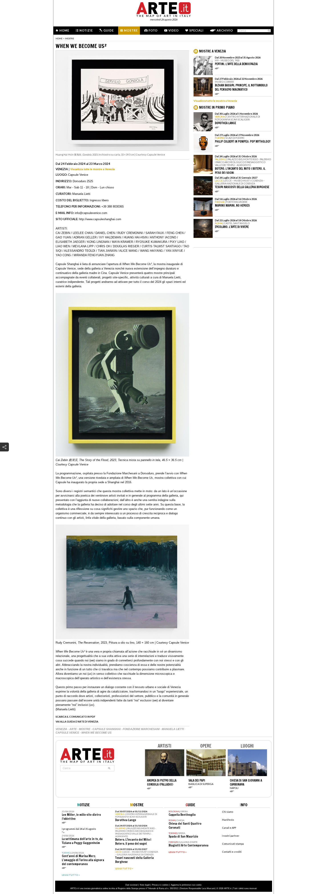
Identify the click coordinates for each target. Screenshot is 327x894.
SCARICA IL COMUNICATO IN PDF (75, 716)
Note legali (145, 885)
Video (173, 30)
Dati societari (131, 885)
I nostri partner (230, 835)
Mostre (131, 30)
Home (64, 30)
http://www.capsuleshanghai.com (100, 219)
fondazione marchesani (141, 729)
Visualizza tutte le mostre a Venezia (92, 169)
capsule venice (68, 732)
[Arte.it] (163, 9)
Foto (153, 30)
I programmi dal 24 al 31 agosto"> (82, 836)
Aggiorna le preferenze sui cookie (186, 885)
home (59, 38)
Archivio (225, 30)
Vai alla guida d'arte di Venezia (77, 721)
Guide (108, 30)
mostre (85, 729)
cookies (165, 885)
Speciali (196, 30)
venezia (62, 729)
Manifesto (228, 819)
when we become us (96, 732)
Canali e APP (229, 827)
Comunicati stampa (233, 843)
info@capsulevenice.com (91, 213)
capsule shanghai (107, 729)
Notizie (86, 30)
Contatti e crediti (232, 851)
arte (73, 729)
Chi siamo (227, 811)
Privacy (155, 885)
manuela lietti (173, 729)
